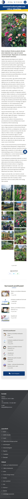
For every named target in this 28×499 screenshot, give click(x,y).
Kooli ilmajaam (15, 373)
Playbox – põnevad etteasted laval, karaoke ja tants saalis (16, 365)
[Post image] (5, 293)
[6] (7, 225)
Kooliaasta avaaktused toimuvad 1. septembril (18, 300)
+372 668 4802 (18, 2)
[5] (20, 219)
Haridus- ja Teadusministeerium (10, 465)
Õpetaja (5, 490)
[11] (7, 193)
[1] (20, 193)
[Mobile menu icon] (25, 2)
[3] (20, 206)
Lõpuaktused (14, 316)
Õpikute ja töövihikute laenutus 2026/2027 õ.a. (18, 308)
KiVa (4, 484)
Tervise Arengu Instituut (8, 474)
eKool (4, 431)
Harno (4, 471)
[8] (7, 235)
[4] (7, 215)
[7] (20, 236)
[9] (7, 245)
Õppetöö (5, 451)
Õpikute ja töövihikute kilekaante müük (18, 292)
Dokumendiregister (7, 447)
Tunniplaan (5, 454)
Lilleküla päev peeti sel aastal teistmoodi (14, 358)
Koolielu (5, 478)
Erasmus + (5, 487)
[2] (7, 206)
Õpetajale (5, 457)
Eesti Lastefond (6, 481)
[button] (25, 152)
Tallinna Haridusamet (8, 468)
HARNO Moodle (7, 435)
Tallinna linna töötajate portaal (10, 441)
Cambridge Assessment (8, 494)
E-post (4, 438)
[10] (20, 253)
